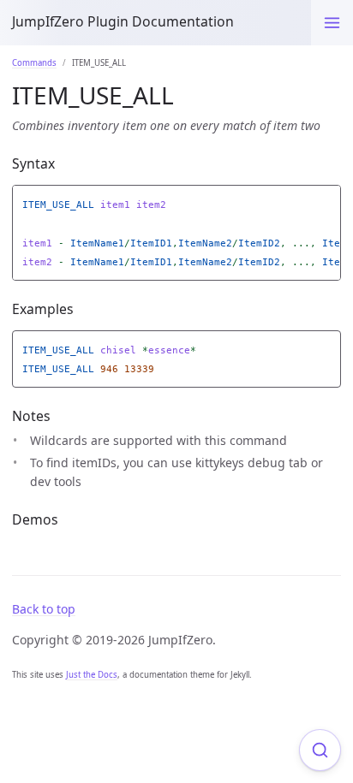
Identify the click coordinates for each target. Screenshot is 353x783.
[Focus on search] (320, 750)
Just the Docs (91, 674)
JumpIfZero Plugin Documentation (123, 21)
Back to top (43, 609)
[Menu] (332, 22)
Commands (34, 62)
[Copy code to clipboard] (328, 201)
